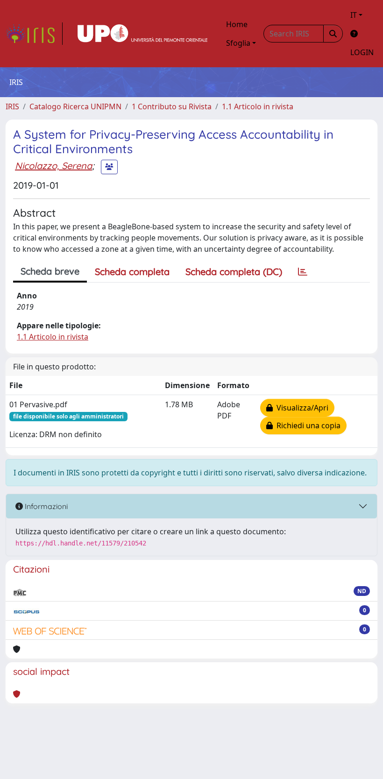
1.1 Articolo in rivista (257, 106)
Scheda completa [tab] (132, 271)
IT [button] (353, 15)
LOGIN (362, 52)
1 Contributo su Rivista (172, 106)
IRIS (12, 106)
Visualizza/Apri (300, 408)
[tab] (302, 272)
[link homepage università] (142, 33)
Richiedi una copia (306, 425)
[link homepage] (34, 33)
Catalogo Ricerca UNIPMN (75, 106)
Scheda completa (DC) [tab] (233, 271)
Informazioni (45, 506)
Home (237, 24)
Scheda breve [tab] (50, 271)
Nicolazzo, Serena (53, 165)
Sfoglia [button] (238, 43)
